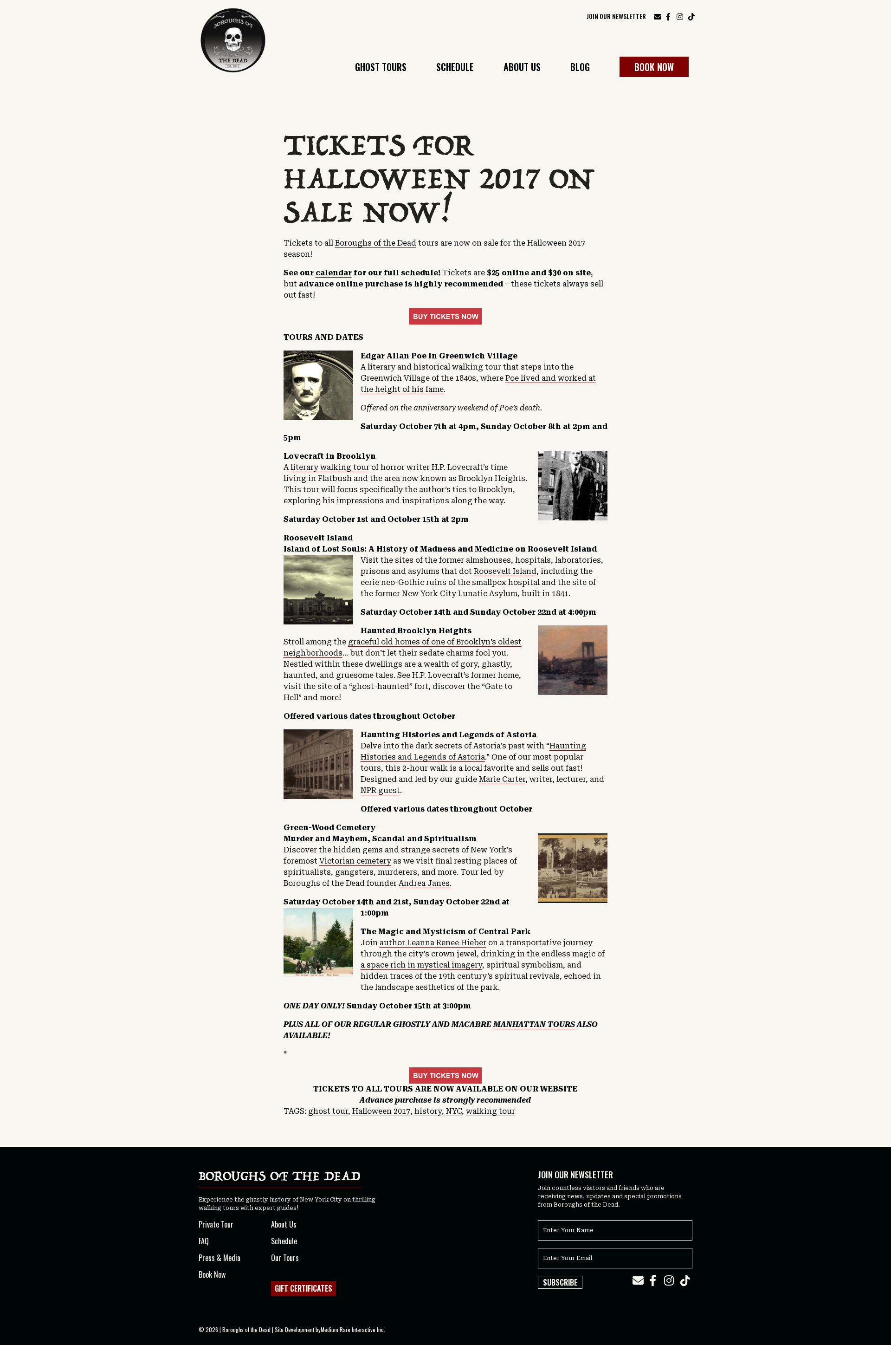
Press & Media (219, 1257)
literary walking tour (330, 467)
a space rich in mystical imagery (421, 965)
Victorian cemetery (355, 861)
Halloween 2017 (381, 1111)
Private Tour (216, 1224)
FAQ (204, 1241)
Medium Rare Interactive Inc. (353, 1329)
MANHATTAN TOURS (535, 1024)
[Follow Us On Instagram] (679, 15)
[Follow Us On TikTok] (691, 15)
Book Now (654, 67)
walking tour (490, 1111)
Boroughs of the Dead (375, 243)
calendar (334, 272)
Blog (580, 68)
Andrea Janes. (425, 883)
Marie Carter (502, 779)
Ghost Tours (381, 68)
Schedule (455, 68)
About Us (522, 68)
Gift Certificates (303, 1288)
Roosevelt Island (505, 571)
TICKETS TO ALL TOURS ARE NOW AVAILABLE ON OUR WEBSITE (445, 1089)
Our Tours (285, 1257)
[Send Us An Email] (657, 16)
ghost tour (328, 1111)
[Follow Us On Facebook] (668, 15)
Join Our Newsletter (616, 16)
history (428, 1111)
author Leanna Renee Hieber (433, 942)
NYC (454, 1111)
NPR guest (380, 790)
